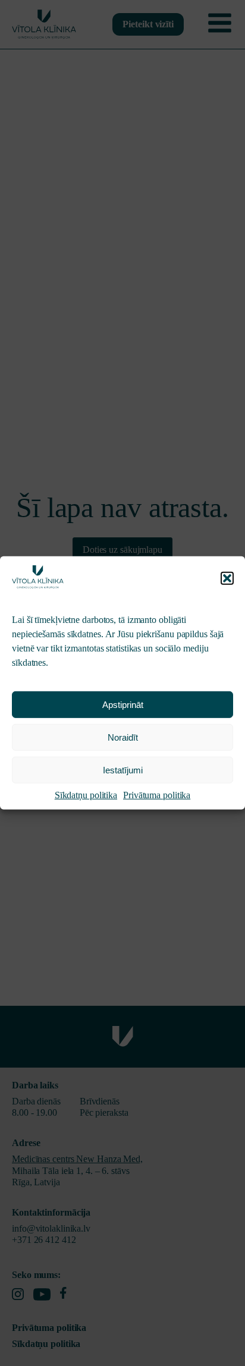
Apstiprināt (122, 705)
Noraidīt (123, 737)
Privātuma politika (156, 795)
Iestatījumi (123, 770)
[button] (227, 578)
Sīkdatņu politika (86, 795)
